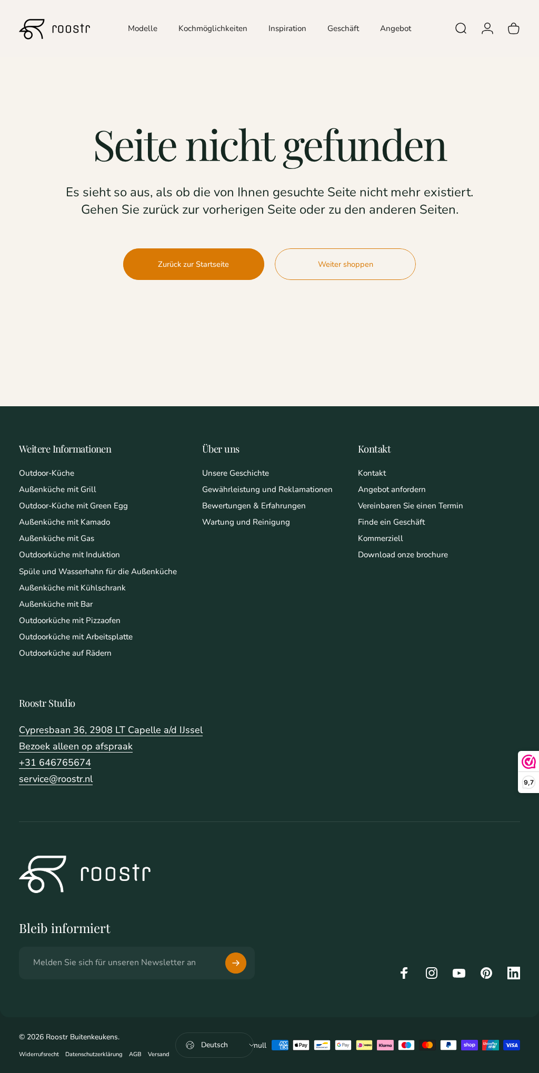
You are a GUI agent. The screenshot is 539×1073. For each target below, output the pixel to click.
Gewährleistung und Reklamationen (267, 490)
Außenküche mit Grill (57, 490)
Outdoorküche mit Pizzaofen (70, 621)
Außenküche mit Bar (56, 604)
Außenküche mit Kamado (64, 522)
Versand (158, 1054)
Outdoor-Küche (46, 473)
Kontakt (372, 473)
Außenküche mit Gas (56, 539)
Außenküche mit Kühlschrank (72, 588)
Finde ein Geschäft (391, 522)
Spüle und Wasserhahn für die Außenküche (98, 572)
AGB (135, 1054)
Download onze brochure (403, 555)
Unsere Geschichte (235, 473)
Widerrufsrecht (39, 1054)
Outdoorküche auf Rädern (65, 653)
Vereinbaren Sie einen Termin (410, 506)
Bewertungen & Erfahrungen (254, 506)
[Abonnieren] (235, 963)
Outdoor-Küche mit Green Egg (73, 506)
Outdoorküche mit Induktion (69, 555)
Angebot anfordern (392, 490)
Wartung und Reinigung (246, 522)
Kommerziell (380, 539)
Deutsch (214, 1045)
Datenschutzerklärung (94, 1054)
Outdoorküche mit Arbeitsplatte (76, 637)
